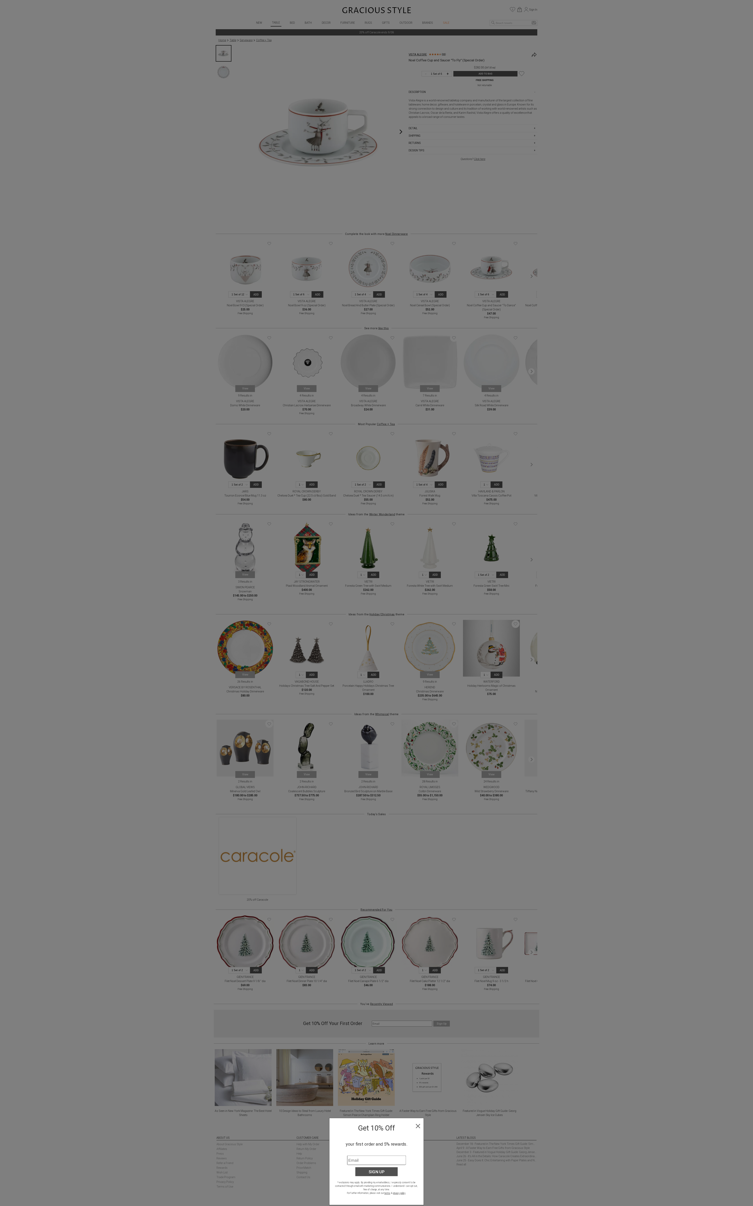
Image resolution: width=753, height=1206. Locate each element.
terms (387, 1193)
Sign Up (377, 1171)
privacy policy (399, 1193)
